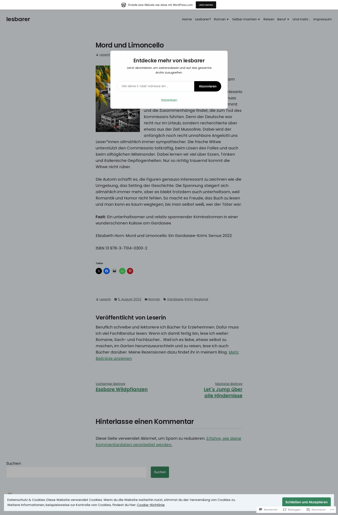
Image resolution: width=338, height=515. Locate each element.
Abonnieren (208, 86)
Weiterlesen (169, 100)
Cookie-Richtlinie (151, 505)
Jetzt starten (206, 4)
